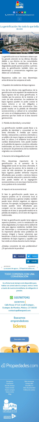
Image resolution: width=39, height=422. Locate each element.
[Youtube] (22, 12)
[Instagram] (19, 12)
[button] (19, 19)
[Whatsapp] (25, 12)
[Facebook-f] (17, 12)
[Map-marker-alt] (14, 12)
